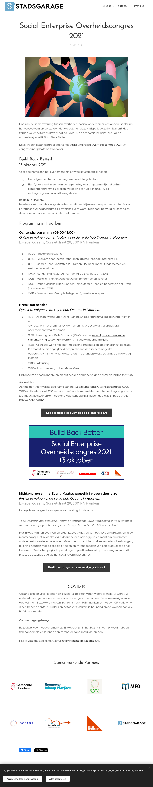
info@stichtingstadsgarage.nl (80, 640)
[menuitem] (108, 6)
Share (26, 750)
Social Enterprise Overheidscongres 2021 (95, 144)
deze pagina (37, 400)
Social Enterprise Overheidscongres (98, 386)
